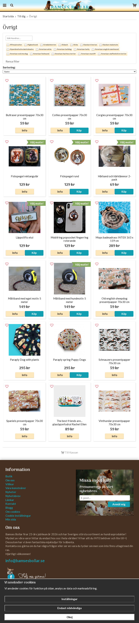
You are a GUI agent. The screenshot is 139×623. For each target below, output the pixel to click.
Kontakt (10, 503)
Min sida (10, 519)
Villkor (9, 484)
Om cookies (12, 511)
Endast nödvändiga (69, 608)
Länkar (9, 500)
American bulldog (64, 49)
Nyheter (10, 492)
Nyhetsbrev (12, 496)
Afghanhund (32, 45)
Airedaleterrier (49, 45)
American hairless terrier (65, 54)
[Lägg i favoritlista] (7, 80)
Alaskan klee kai (90, 45)
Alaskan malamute (110, 45)
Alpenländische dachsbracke (21, 49)
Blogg (9, 507)
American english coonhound (107, 49)
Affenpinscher (16, 45)
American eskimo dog (19, 54)
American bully (83, 49)
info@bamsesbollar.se (25, 560)
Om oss (9, 480)
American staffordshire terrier (113, 54)
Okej (70, 617)
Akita (75, 45)
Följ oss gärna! (32, 576)
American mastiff (88, 54)
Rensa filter (13, 61)
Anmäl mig (118, 504)
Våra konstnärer (15, 488)
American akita (45, 49)
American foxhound (41, 54)
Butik (8, 476)
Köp (79, 130)
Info (24, 130)
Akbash (65, 45)
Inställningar (69, 599)
